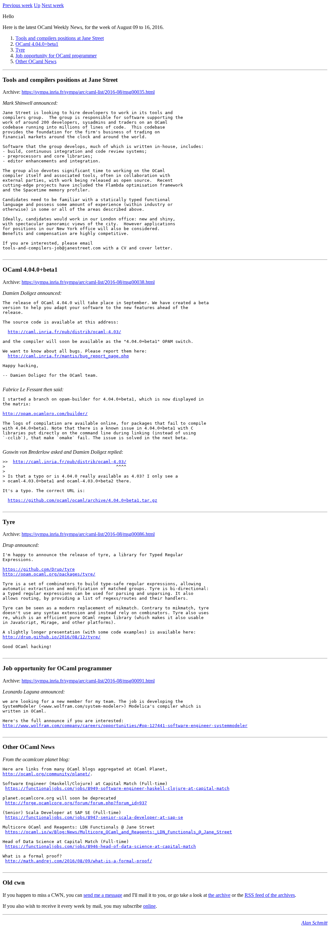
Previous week (18, 5)
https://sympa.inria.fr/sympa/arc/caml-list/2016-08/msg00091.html (88, 681)
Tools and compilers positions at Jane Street (59, 38)
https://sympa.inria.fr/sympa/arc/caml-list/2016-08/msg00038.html (88, 282)
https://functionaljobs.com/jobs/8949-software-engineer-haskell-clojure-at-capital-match (117, 788)
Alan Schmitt (314, 923)
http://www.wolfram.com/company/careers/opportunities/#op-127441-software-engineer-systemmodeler (125, 725)
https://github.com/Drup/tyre (39, 569)
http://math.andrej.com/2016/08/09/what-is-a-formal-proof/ (78, 860)
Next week (53, 5)
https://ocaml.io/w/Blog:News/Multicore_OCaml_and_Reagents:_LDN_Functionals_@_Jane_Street (118, 831)
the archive (219, 895)
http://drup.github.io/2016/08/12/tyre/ (52, 637)
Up (37, 5)
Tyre (20, 50)
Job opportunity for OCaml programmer (56, 55)
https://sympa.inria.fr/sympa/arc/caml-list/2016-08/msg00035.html (88, 92)
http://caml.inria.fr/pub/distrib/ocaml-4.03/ (64, 331)
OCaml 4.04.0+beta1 (36, 44)
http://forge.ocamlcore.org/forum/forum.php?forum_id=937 (76, 802)
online (149, 906)
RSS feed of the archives (270, 895)
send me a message (102, 895)
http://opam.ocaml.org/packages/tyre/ (49, 574)
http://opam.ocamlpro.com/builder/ (45, 413)
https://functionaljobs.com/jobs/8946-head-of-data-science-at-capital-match (100, 846)
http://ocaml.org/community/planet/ (46, 773)
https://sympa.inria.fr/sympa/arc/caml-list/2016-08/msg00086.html (88, 534)
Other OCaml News (35, 61)
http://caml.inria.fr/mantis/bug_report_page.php (68, 356)
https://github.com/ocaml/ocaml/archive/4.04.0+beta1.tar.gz (82, 500)
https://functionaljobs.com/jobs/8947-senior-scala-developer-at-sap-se (94, 817)
